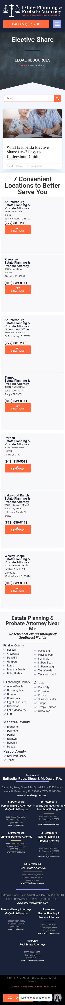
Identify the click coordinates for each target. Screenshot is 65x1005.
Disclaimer (14, 986)
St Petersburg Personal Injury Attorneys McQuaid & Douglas (16, 805)
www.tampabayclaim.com (49, 825)
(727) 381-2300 (16, 223)
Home (24, 65)
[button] (57, 24)
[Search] (57, 98)
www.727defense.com (16, 852)
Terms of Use (50, 986)
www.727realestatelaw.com (32, 883)
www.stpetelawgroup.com (32, 795)
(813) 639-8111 (16, 283)
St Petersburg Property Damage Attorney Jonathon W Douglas (49, 805)
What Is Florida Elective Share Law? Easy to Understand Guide (28, 152)
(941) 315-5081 (16, 461)
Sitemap (38, 986)
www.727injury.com (16, 825)
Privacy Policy (27, 986)
